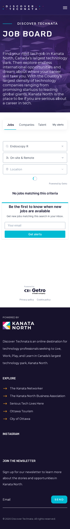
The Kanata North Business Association (37, 396)
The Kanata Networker (26, 388)
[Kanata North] (35, 325)
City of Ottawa (20, 419)
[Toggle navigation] (65, 7)
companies (26, 124)
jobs (10, 124)
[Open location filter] (62, 169)
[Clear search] (62, 146)
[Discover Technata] (23, 7)
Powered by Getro (58, 183)
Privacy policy (27, 299)
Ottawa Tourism (21, 411)
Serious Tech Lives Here (27, 403)
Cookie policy (44, 299)
